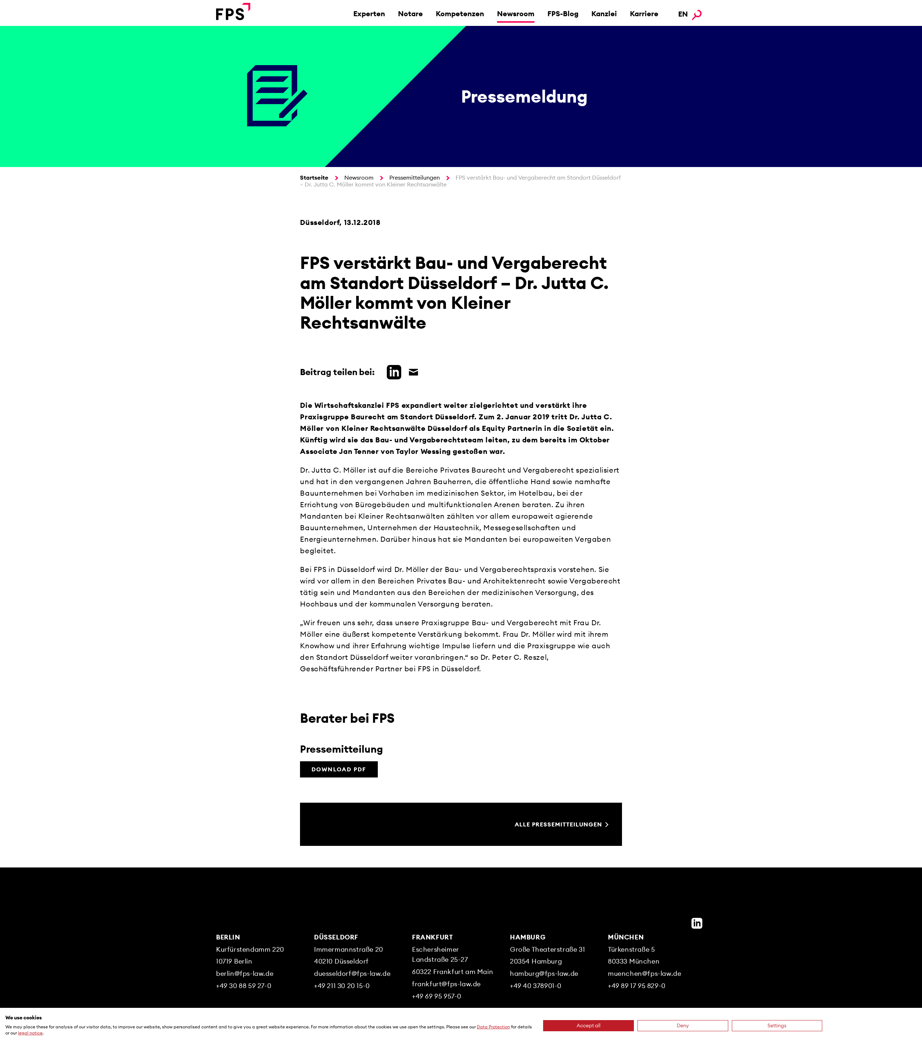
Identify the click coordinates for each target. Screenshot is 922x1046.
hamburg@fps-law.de (544, 973)
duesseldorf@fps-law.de (352, 973)
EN (683, 13)
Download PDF (339, 769)
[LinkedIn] (697, 923)
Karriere (644, 13)
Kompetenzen (460, 13)
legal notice (30, 1033)
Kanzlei (604, 13)
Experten (369, 13)
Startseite (314, 177)
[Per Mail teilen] (411, 371)
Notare (410, 13)
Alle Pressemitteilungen (558, 824)
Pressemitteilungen (414, 177)
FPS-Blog (562, 13)
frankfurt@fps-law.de (446, 984)
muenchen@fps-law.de (644, 973)
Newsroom (515, 13)
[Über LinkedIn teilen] (392, 371)
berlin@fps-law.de (244, 973)
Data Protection (493, 1026)
